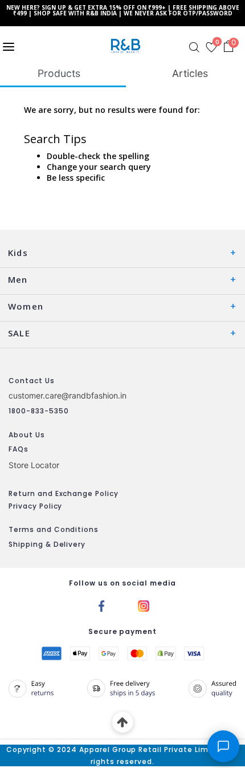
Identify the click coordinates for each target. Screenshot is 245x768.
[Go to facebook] (101, 605)
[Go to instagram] (143, 605)
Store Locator (34, 465)
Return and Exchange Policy (64, 493)
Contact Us (32, 380)
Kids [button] (18, 252)
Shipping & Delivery (47, 544)
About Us (27, 435)
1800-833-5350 (38, 411)
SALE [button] (19, 333)
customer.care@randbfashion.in (67, 395)
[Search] (194, 47)
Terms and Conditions (54, 529)
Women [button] (25, 306)
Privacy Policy (35, 506)
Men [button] (18, 279)
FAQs (18, 449)
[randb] (128, 46)
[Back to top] (123, 722)
